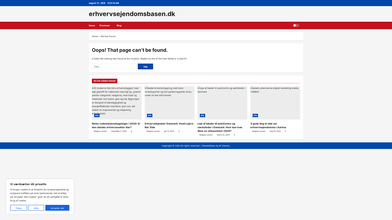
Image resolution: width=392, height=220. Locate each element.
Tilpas (19, 208)
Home (92, 25)
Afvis (36, 208)
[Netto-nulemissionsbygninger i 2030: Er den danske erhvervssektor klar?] (117, 102)
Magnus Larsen (100, 131)
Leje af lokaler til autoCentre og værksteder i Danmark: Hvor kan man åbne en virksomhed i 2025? (220, 127)
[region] (40, 196)
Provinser (105, 25)
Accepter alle (57, 208)
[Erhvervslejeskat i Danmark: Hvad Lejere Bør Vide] (169, 102)
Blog (119, 25)
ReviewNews (208, 145)
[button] (302, 25)
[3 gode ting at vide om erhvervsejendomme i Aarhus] (275, 102)
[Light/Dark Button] (296, 25)
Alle (97, 115)
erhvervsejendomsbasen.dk (132, 14)
